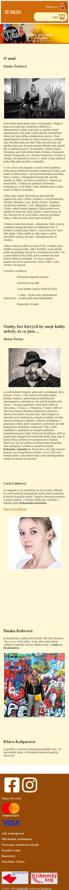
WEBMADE (22, 888)
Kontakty (9, 856)
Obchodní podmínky (17, 839)
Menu (15, 12)
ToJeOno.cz (45, 888)
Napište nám (11, 850)
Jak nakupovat (13, 833)
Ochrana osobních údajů (20, 844)
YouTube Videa (13, 861)
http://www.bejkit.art (15, 508)
